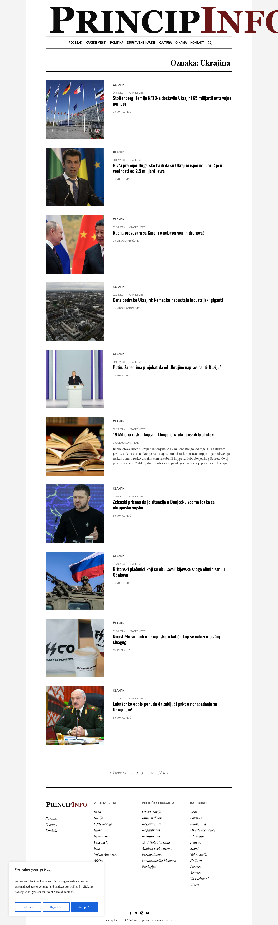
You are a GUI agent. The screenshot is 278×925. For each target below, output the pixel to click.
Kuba (98, 830)
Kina (97, 811)
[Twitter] (136, 912)
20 (152, 772)
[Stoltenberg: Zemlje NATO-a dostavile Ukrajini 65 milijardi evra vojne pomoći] (75, 109)
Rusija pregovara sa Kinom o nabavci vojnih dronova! (158, 232)
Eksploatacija (152, 854)
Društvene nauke (202, 830)
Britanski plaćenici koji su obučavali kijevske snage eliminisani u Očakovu (169, 572)
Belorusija (101, 836)
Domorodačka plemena (159, 860)
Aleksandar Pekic (128, 442)
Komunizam (151, 836)
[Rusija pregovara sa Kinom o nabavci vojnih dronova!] (75, 244)
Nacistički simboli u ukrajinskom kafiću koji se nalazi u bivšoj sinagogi (166, 639)
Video (194, 884)
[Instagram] (141, 912)
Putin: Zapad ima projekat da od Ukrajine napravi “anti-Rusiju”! (167, 367)
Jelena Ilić (123, 650)
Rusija (98, 818)
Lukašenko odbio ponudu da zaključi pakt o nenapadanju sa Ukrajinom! (165, 706)
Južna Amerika (105, 854)
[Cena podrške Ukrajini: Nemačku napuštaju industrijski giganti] (75, 311)
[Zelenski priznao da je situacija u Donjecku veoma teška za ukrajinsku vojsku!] (75, 513)
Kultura (196, 860)
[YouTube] (147, 912)
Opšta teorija (151, 811)
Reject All (56, 907)
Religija (195, 842)
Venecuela (101, 842)
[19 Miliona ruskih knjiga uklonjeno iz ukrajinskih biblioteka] (75, 446)
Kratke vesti (137, 92)
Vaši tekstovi (199, 878)
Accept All (84, 907)
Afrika (98, 860)
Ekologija (149, 866)
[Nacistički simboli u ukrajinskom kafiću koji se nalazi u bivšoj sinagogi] (75, 648)
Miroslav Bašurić (128, 241)
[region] (56, 889)
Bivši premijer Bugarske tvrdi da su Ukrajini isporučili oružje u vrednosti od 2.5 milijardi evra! (167, 168)
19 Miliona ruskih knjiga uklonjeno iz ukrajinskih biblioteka (164, 434)
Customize (28, 907)
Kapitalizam (151, 830)
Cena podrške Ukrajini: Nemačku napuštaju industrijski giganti (168, 299)
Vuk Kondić (124, 112)
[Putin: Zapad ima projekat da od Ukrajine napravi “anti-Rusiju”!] (75, 379)
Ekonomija (198, 824)
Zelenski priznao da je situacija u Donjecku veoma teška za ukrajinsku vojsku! (164, 504)
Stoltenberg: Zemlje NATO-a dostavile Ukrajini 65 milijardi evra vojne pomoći (172, 100)
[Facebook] (130, 912)
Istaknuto (197, 836)
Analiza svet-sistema (157, 848)
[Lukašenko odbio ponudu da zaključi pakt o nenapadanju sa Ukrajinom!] (75, 715)
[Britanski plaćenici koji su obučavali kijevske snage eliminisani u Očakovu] (75, 581)
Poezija (195, 866)
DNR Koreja (103, 824)
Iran (97, 848)
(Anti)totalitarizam (156, 842)
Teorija (195, 872)
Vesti (193, 811)
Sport (194, 848)
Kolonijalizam (152, 824)
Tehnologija (198, 854)
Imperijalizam (152, 818)
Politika (196, 818)
